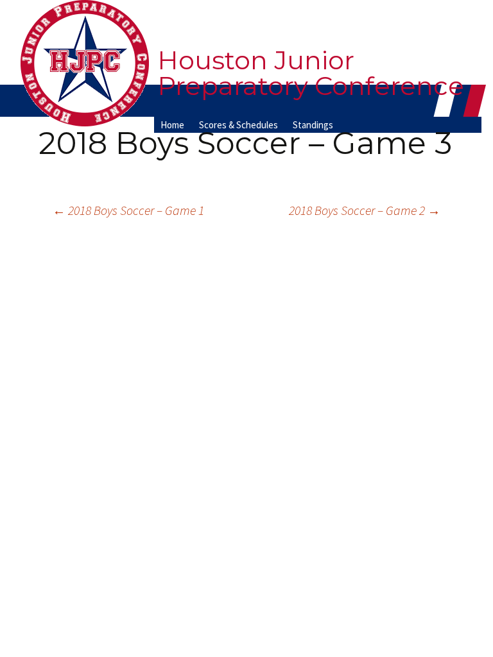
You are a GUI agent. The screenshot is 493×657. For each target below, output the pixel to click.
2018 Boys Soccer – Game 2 (364, 210)
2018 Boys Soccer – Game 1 (128, 210)
